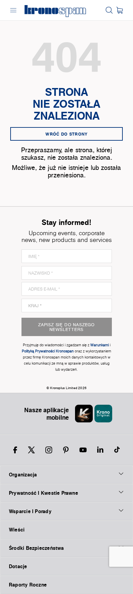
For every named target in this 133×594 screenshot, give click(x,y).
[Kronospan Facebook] (15, 450)
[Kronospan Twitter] (31, 450)
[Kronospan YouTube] (83, 450)
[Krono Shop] (119, 10)
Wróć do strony (66, 134)
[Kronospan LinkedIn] (100, 450)
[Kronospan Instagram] (48, 450)
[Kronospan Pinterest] (66, 450)
